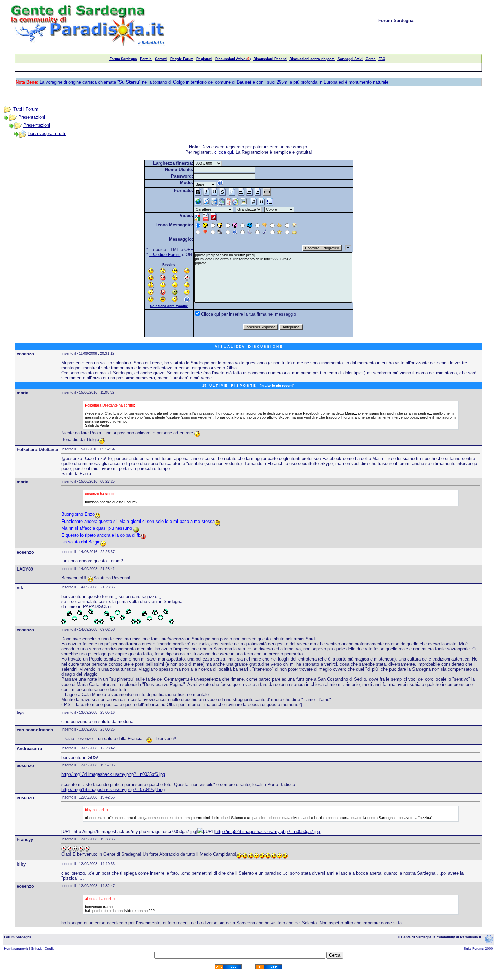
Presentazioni (31, 117)
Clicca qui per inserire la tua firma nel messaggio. (249, 314)
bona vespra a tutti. (47, 133)
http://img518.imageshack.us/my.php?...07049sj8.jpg (113, 789)
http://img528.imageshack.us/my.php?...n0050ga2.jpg (267, 831)
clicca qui (223, 152)
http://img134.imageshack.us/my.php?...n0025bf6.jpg (113, 774)
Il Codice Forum (165, 254)
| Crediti (48, 948)
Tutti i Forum (25, 109)
